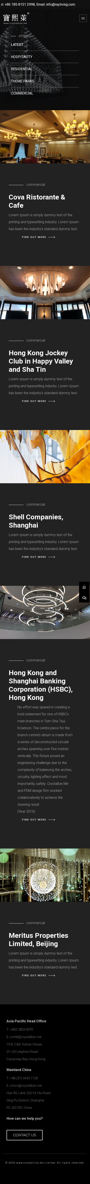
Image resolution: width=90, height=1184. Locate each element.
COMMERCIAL (22, 93)
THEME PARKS (22, 81)
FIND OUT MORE (34, 237)
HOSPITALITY (21, 57)
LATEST (17, 45)
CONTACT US (24, 1135)
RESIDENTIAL (21, 69)
